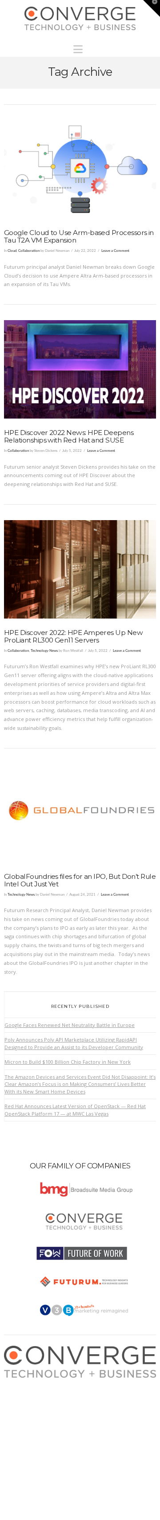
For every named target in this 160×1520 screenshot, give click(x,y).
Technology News (44, 651)
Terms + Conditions (35, 1399)
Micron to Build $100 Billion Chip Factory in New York (67, 1061)
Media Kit (23, 1390)
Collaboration (29, 251)
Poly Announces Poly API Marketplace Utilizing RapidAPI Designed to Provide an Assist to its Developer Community (73, 1043)
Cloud (12, 251)
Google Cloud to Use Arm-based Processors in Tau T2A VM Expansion (79, 236)
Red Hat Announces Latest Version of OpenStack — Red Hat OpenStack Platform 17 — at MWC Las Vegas (75, 1110)
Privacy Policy (28, 1408)
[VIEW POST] (80, 169)
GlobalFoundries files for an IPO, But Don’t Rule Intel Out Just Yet (80, 880)
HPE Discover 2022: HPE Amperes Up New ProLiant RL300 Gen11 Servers (73, 636)
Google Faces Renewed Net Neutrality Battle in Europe (69, 1025)
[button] (80, 47)
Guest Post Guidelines (38, 1417)
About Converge (31, 1382)
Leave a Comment (115, 251)
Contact (21, 1425)
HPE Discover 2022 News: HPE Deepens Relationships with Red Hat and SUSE (68, 436)
